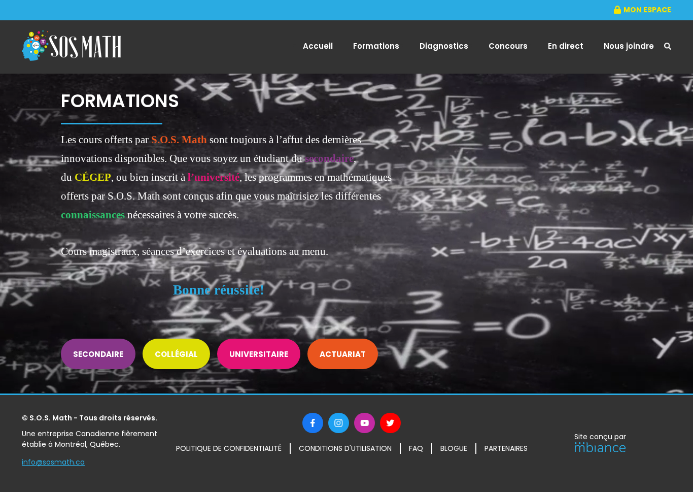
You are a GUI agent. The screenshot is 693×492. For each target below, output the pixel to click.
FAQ (416, 448)
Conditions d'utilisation (345, 448)
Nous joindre (629, 46)
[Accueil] (71, 47)
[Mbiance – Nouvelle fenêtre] (600, 448)
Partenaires (506, 448)
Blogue (453, 448)
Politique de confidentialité (229, 448)
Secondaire (98, 354)
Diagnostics (444, 46)
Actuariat (343, 354)
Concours (508, 46)
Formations (376, 46)
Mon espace (647, 10)
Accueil (318, 46)
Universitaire (258, 354)
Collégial (176, 354)
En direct (565, 46)
